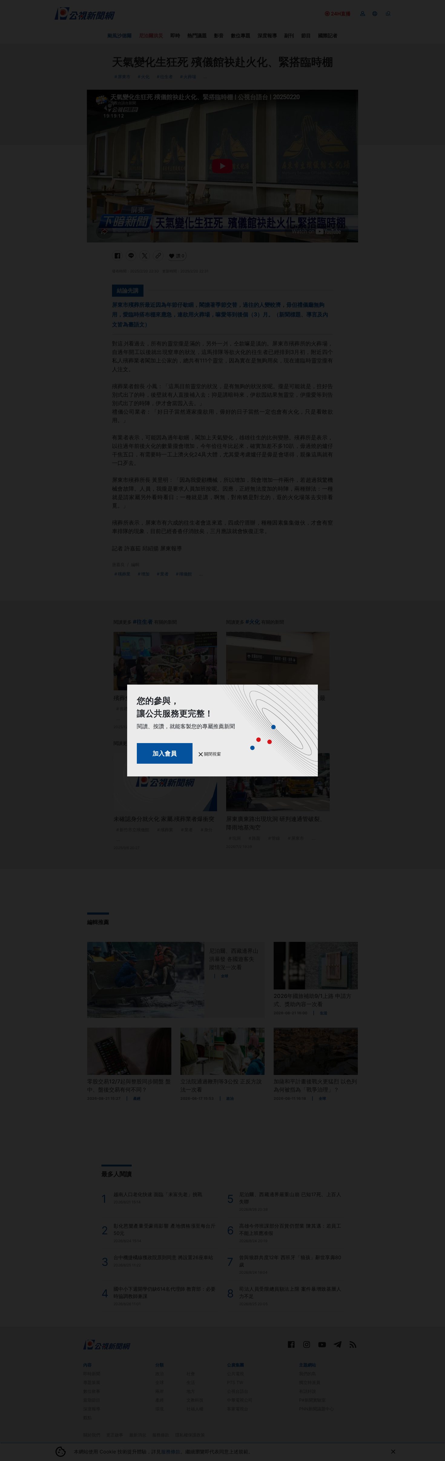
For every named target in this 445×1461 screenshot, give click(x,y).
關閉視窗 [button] (212, 753)
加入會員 (165, 753)
